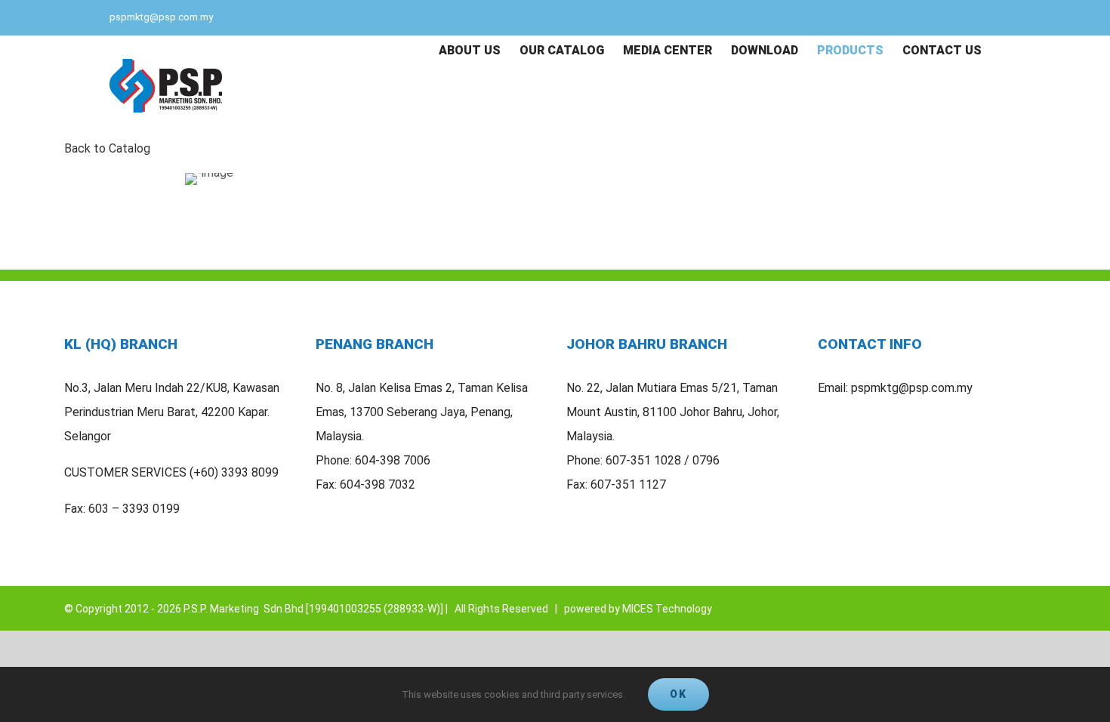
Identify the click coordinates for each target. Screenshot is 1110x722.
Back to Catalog (107, 148)
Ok (678, 694)
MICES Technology (667, 609)
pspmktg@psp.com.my (161, 17)
